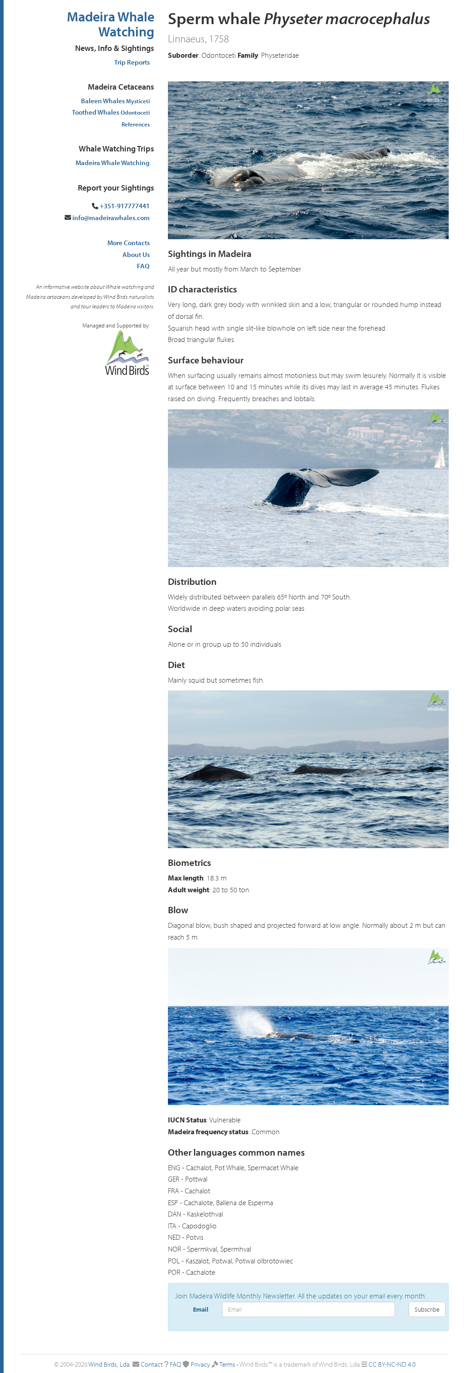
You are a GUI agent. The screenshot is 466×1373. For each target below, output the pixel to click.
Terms (227, 1364)
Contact (152, 1364)
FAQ (143, 266)
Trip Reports (132, 62)
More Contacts (128, 242)
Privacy (200, 1364)
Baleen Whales (115, 100)
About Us (136, 254)
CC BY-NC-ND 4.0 (392, 1364)
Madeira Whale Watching (110, 24)
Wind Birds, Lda (109, 1364)
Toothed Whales (111, 112)
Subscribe (427, 1309)
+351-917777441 (125, 205)
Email (200, 1309)
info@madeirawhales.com (111, 217)
